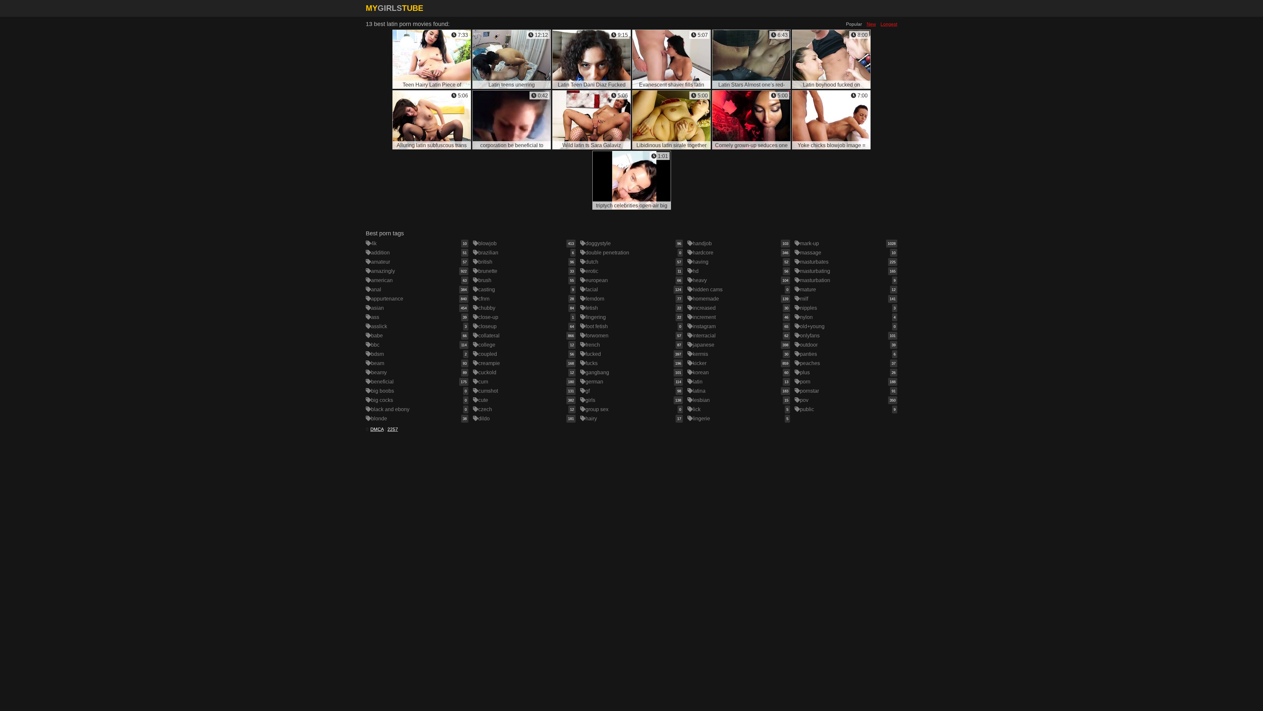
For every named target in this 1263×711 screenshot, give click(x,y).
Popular (854, 24)
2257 (392, 429)
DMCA (377, 429)
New (871, 24)
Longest (888, 24)
